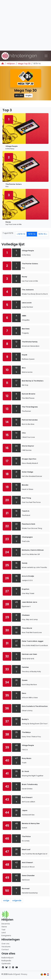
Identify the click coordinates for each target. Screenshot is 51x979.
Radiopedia (6, 960)
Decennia (5, 924)
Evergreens (6, 935)
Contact (5, 949)
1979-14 (31, 234)
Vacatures (5, 946)
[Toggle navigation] (46, 55)
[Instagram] (9, 967)
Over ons (5, 943)
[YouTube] (16, 967)
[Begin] (2, 63)
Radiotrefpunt (7, 957)
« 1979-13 (21, 234)
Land (3, 932)
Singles (28, 95)
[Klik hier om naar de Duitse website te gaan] (45, 974)
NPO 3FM (19, 95)
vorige (6, 900)
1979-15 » (42, 234)
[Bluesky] (6, 967)
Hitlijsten (11, 63)
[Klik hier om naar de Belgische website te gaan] (42, 974)
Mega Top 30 (24, 63)
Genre (4, 926)
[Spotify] (13, 967)
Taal (3, 929)
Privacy (24, 974)
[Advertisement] (25, 25)
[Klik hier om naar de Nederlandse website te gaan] (48, 974)
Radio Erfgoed (14, 974)
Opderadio (6, 963)
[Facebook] (2, 967)
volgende (16, 900)
